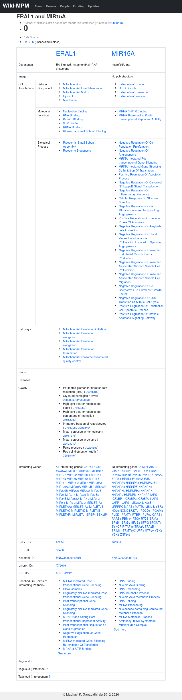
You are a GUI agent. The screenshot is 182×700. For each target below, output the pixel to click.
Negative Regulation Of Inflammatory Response (134, 192)
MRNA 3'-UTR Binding (133, 111)
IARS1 (154, 494)
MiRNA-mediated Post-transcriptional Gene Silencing (138, 160)
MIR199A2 (62, 486)
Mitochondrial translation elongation (78, 335)
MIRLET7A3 (80, 506)
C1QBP (116, 471)
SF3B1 (116, 522)
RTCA (136, 518)
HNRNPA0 (118, 482)
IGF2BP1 (118, 498)
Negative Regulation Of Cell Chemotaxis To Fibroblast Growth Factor (140, 290)
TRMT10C (129, 530)
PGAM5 (158, 510)
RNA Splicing (127, 601)
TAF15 (129, 526)
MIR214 (70, 494)
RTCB (144, 518)
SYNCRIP (118, 526)
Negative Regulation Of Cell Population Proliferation (136, 144)
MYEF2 (158, 506)
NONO (124, 510)
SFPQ (145, 522)
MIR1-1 (73, 471)
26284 (60, 542)
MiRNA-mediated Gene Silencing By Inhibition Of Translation (140, 168)
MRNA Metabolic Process (135, 617)
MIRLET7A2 (64, 506)
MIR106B (97, 471)
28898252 (69, 399)
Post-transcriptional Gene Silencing (79, 603)
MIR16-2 (73, 482)
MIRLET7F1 (63, 514)
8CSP (59, 573)
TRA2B (149, 526)
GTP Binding (71, 123)
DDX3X (116, 474)
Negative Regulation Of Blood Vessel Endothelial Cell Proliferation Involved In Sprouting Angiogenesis (140, 240)
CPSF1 (127, 471)
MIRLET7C (63, 510)
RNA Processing (129, 589)
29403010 (69, 443)
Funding (79, 6)
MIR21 (60, 494)
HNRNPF (132, 486)
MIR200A (101, 486)
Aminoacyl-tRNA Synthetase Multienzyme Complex (137, 623)
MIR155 (72, 478)
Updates (93, 6)
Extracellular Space (131, 84)
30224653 (91, 447)
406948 (116, 542)
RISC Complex (128, 88)
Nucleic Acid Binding (132, 585)
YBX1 (158, 530)
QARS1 (157, 514)
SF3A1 (153, 518)
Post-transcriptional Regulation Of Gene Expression (84, 627)
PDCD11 (146, 510)
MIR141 (96, 474)
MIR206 (74, 490)
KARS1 (155, 498)
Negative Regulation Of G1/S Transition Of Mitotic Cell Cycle (139, 300)
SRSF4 (91, 514)
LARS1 (126, 502)
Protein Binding (73, 119)
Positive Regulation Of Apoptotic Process (140, 176)
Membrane (70, 100)
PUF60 (146, 514)
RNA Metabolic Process (134, 593)
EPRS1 (116, 478)
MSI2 (148, 506)
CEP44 (88, 467)
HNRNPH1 (145, 486)
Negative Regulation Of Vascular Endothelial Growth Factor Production (139, 254)
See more (64, 653)
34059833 (82, 399)
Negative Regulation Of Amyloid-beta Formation (140, 228)
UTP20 (149, 530)
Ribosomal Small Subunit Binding (84, 131)
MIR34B (61, 498)
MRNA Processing (130, 605)
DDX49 (126, 474)
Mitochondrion (72, 84)
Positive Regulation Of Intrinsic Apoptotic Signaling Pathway (139, 316)
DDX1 (146, 471)
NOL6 (115, 510)
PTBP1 (137, 514)
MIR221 (81, 494)
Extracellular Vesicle (132, 96)
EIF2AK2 (157, 474)
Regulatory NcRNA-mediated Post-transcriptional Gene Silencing (85, 595)
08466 (60, 550)
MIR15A (123, 53)
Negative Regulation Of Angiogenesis (133, 152)
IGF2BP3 (143, 498)
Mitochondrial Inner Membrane (82, 88)
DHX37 (146, 474)
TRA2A (139, 526)
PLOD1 (116, 514)
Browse (51, 6)
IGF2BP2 (130, 498)
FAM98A (137, 478)
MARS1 (129, 506)
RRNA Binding (72, 127)
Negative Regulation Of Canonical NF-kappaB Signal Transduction (140, 184)
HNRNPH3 (133, 490)
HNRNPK (146, 490)
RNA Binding (71, 115)
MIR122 (72, 474)
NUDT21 (134, 510)
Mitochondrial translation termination (78, 351)
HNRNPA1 (132, 482)
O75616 (61, 565)
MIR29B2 (93, 494)
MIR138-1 (84, 474)
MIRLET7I (78, 514)
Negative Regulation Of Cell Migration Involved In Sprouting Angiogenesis (139, 210)
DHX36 (136, 474)
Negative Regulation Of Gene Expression (82, 635)
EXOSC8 (61, 471)
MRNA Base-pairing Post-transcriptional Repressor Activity (140, 117)
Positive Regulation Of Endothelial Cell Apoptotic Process (141, 308)
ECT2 (97, 467)
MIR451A (73, 498)
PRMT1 (126, 514)
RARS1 (116, 518)
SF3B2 (125, 522)
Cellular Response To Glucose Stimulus (138, 200)
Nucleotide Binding (75, 111)
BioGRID (29, 42)
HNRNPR (143, 494)
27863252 (79, 407)
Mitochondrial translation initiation (84, 329)
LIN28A (136, 502)
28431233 (115, 23)
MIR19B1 (88, 486)
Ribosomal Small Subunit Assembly (79, 144)
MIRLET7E (93, 510)
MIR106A (85, 471)
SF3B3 (135, 522)
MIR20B (96, 490)
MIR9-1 (60, 502)
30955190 (92, 392)
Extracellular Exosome (133, 92)
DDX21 (155, 471)
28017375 (69, 435)
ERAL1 (66, 53)
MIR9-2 (70, 502)
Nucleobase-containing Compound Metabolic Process (140, 611)
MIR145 (61, 478)
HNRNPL (117, 494)
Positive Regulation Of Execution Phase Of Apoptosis (140, 220)
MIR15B (94, 478)
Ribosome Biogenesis (77, 150)
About (38, 6)
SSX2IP (102, 514)
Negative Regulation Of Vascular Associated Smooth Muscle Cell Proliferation (139, 266)
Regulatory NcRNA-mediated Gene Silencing (85, 611)
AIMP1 (143, 467)
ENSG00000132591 (68, 557)
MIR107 (61, 474)
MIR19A (75, 486)
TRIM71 (117, 530)
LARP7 (116, 502)
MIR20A (85, 490)
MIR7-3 (95, 498)
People (64, 6)
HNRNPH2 (118, 490)
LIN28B (147, 502)
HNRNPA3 (118, 486)
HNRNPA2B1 (148, 482)
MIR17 (83, 482)
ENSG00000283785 (124, 557)
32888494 (84, 427)
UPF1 (140, 530)
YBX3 (115, 534)
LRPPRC (117, 506)
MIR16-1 (61, 482)
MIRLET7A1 (94, 502)
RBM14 (127, 518)
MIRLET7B (96, 506)
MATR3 (139, 506)
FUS (147, 478)
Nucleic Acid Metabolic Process (139, 597)
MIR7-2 (84, 498)
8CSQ (68, 573)
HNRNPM (130, 494)
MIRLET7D (78, 510)
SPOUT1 (155, 522)
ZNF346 (125, 534)
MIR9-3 (81, 502)
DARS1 (137, 471)
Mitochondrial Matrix (76, 92)
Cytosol (68, 96)
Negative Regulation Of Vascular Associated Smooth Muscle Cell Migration (139, 278)
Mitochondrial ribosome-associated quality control (85, 359)
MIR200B (62, 490)
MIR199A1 (95, 482)
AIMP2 (153, 467)
